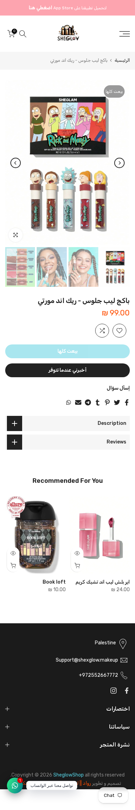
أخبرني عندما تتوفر (67, 370)
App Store (63, 8)
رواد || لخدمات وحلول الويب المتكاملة (52, 783)
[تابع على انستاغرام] (113, 690)
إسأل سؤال (118, 388)
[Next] (15, 163)
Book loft (54, 582)
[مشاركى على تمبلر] (97, 402)
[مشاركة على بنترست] (107, 402)
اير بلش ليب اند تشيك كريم (102, 582)
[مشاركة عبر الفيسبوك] (127, 402)
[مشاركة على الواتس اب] (68, 402)
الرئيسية (122, 60)
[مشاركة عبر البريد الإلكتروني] (78, 402)
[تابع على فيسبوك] (127, 690)
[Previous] (119, 163)
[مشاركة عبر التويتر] (117, 402)
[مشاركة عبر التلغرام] (88, 402)
